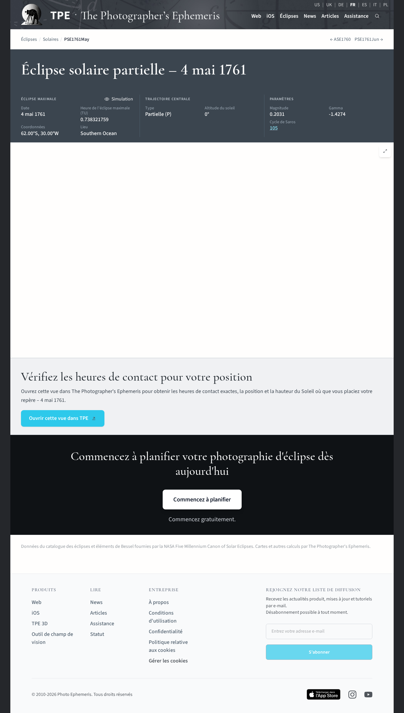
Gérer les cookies (168, 661)
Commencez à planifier (202, 499)
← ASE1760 (340, 39)
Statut (97, 634)
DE (341, 4)
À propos (159, 602)
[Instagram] (352, 695)
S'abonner (319, 652)
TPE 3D (40, 623)
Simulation (122, 99)
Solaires (51, 39)
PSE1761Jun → (369, 39)
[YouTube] (368, 695)
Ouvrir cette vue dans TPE (58, 418)
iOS (270, 16)
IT (375, 4)
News (310, 16)
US (317, 4)
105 (274, 128)
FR (352, 4)
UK (329, 4)
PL (385, 4)
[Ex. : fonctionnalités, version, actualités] (377, 16)
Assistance (356, 16)
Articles (330, 16)
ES (364, 4)
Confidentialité (165, 631)
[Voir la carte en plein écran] (385, 151)
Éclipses (289, 16)
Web (256, 16)
